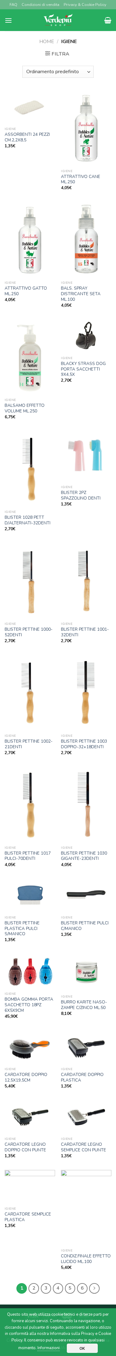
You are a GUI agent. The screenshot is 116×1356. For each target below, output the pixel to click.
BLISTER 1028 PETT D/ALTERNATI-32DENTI (27, 520)
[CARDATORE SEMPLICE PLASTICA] (30, 1187)
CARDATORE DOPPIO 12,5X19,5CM (26, 1077)
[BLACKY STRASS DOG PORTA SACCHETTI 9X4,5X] (86, 336)
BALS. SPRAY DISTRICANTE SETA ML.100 (81, 294)
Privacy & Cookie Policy (85, 4)
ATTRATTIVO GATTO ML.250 (26, 291)
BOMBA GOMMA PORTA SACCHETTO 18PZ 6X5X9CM (29, 1005)
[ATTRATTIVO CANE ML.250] (86, 128)
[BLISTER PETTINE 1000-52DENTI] (30, 581)
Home (46, 41)
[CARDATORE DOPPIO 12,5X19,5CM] (30, 1047)
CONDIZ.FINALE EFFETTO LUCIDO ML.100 (86, 1258)
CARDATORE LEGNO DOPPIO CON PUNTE (25, 1147)
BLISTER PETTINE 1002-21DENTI (29, 744)
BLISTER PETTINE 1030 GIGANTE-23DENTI (84, 856)
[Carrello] (107, 20)
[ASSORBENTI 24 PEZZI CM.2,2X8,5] (30, 107)
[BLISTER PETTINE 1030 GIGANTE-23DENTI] (86, 804)
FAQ (13, 4)
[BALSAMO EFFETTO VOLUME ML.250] (30, 357)
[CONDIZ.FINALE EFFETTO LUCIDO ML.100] (86, 1208)
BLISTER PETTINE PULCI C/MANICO (85, 925)
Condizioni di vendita (40, 4)
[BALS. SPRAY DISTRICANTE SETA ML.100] (86, 240)
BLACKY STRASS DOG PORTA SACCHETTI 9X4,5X (83, 369)
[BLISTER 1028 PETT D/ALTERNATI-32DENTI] (30, 469)
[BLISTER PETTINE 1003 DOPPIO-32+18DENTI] (86, 693)
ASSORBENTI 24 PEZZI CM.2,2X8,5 (27, 137)
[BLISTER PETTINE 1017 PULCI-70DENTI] (30, 804)
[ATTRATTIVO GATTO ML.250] (30, 240)
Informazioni (48, 1348)
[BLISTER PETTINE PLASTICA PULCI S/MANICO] (30, 896)
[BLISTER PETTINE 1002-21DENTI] (30, 693)
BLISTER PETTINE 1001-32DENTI (85, 632)
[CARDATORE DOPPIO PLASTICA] (86, 1047)
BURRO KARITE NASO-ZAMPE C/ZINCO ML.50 (84, 1004)
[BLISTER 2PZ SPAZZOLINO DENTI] (86, 456)
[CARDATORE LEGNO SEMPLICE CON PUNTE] (86, 1117)
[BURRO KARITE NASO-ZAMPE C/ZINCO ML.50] (86, 973)
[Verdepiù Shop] (58, 20)
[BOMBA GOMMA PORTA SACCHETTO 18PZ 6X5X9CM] (30, 971)
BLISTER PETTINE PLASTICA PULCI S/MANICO (22, 928)
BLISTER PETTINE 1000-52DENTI (29, 632)
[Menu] (8, 20)
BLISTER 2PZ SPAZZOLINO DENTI (81, 495)
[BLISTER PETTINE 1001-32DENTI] (86, 581)
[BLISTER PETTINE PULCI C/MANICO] (86, 896)
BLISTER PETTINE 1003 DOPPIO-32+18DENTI (84, 744)
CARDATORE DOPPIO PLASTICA (82, 1077)
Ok (82, 1348)
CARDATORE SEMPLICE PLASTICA (28, 1217)
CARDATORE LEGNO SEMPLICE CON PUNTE (83, 1147)
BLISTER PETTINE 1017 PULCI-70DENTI (28, 856)
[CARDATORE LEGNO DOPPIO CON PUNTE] (30, 1117)
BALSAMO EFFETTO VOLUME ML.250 (25, 408)
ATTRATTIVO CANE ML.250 (80, 179)
